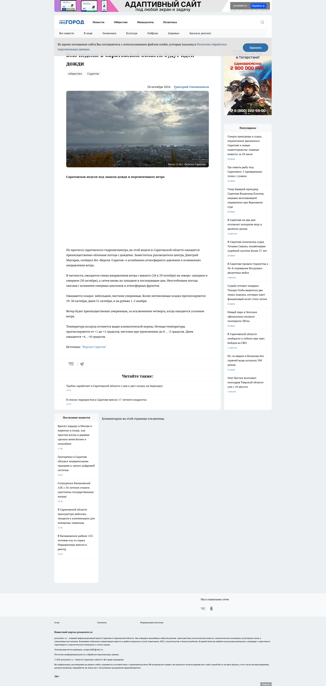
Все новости (66, 33)
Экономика (109, 33)
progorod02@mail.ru (93, 649)
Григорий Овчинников (191, 87)
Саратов (93, 74)
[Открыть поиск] (262, 22)
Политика (170, 22)
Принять (256, 47)
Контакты (102, 622)
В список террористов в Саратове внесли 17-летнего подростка (106, 401)
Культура (131, 33)
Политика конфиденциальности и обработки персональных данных (86, 654)
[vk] (71, 363)
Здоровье (173, 33)
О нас (57, 622)
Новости (98, 22)
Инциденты (145, 22)
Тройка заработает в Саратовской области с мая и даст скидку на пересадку (114, 387)
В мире (88, 33)
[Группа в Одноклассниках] (211, 608)
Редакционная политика (151, 622)
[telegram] (83, 363)
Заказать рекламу (200, 33)
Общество (121, 22)
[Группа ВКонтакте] (203, 608)
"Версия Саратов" (94, 347)
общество (75, 74)
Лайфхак (152, 33)
